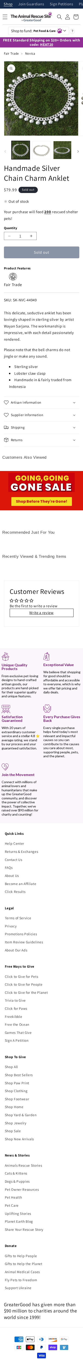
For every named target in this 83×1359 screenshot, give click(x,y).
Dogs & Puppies (17, 1181)
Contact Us (13, 859)
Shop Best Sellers (19, 1074)
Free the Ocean (17, 1024)
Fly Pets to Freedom (21, 1280)
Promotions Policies (21, 934)
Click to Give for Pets (21, 976)
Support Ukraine (18, 1287)
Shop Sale (13, 1130)
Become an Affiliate (20, 883)
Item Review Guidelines (24, 942)
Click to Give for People (24, 984)
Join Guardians (31, 4)
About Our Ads (16, 950)
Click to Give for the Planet (26, 992)
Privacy (11, 926)
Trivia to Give (15, 1000)
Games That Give (18, 1032)
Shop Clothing (16, 1090)
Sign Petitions (61, 4)
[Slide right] (78, 151)
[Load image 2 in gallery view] (41, 150)
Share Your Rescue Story (24, 1229)
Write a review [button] (41, 612)
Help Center (14, 843)
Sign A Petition (17, 1040)
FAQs (9, 867)
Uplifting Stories (18, 1213)
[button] (59, 16)
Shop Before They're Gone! (41, 501)
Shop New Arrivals (19, 1139)
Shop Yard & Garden (21, 1115)
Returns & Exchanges (21, 851)
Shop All (11, 1066)
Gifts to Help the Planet (23, 1263)
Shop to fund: (33, 30)
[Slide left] (5, 151)
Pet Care (12, 1205)
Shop (8, 4)
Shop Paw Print (17, 1083)
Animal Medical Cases (22, 1271)
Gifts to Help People (21, 1255)
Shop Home (14, 1106)
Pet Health (13, 1197)
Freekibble (13, 1016)
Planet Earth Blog (19, 1221)
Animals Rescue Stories (23, 1165)
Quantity (10, 228)
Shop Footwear (17, 1099)
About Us (12, 875)
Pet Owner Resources (22, 1189)
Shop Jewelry (16, 1123)
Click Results (15, 891)
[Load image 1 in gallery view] (21, 150)
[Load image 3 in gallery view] (62, 150)
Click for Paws (16, 1008)
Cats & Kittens (16, 1173)
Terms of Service (18, 918)
